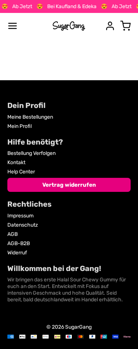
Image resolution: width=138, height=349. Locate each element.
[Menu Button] (12, 26)
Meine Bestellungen (30, 117)
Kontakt (16, 162)
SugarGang (78, 327)
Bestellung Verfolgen (31, 153)
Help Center (21, 172)
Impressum (20, 216)
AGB (12, 234)
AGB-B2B (18, 243)
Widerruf (17, 253)
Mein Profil (19, 126)
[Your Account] (110, 26)
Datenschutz (22, 225)
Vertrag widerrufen (69, 185)
